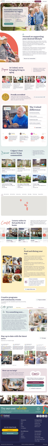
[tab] (7, 307)
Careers (22, 426)
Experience (23, 437)
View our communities (8, 23)
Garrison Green (18, 194)
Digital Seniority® (31, 444)
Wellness (22, 436)
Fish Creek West (12, 194)
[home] (3, 1)
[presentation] (6, 137)
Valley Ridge (29, 194)
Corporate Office (40, 194)
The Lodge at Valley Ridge (40, 439)
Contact (33, 1)
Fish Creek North (6, 194)
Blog (22, 423)
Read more (11, 141)
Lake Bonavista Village (39, 437)
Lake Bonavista (24, 194)
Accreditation (23, 428)
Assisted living (37, 423)
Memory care (37, 426)
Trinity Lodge (35, 194)
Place (22, 434)
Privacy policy (45, 444)
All (2, 194)
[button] (8, 1)
